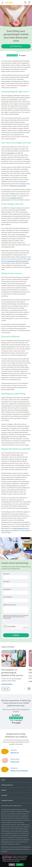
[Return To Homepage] (9, 3)
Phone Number (7, 597)
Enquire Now (17, 46)
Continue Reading (6, 684)
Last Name (6, 581)
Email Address (7, 589)
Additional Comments (9, 605)
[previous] (24, 688)
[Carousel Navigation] (27, 689)
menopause (10, 153)
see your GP (5, 437)
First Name (6, 574)
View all (5, 689)
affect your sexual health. (18, 186)
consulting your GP (16, 198)
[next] (29, 688)
